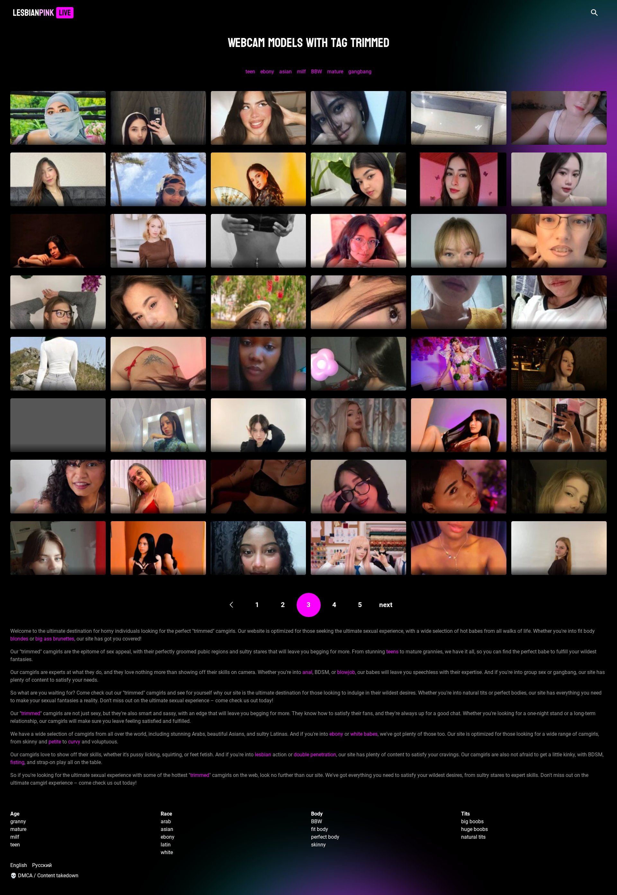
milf (301, 72)
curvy (74, 742)
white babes (364, 734)
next (385, 605)
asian (285, 72)
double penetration (315, 755)
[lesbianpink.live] (43, 12)
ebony (267, 72)
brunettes (63, 639)
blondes (19, 639)
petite (55, 742)
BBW (316, 72)
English (18, 865)
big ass (43, 639)
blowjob (346, 672)
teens (392, 652)
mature (335, 72)
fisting (17, 762)
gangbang (359, 72)
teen (250, 72)
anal (307, 672)
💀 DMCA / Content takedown (44, 875)
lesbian (263, 755)
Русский (42, 865)
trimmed (30, 713)
